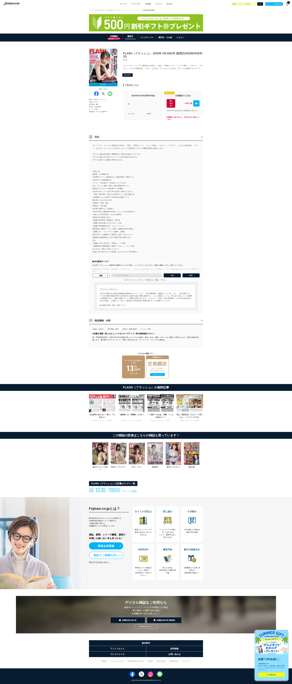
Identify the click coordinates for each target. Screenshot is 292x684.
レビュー (180, 37)
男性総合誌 (110, 10)
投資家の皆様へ (174, 661)
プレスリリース (117, 654)
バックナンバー (136, 10)
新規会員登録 (106, 545)
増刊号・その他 (165, 37)
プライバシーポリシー (117, 661)
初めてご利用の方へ (106, 555)
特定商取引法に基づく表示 (136, 661)
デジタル (131, 114)
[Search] (260, 4)
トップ (91, 10)
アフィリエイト (117, 649)
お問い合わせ (174, 654)
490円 (149, 114)
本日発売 (148, 4)
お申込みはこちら (157, 374)
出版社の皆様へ (161, 661)
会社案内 (150, 661)
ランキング (158, 4)
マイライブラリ (136, 4)
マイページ (123, 4)
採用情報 (174, 649)
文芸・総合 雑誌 (100, 10)
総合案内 (146, 643)
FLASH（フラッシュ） (123, 10)
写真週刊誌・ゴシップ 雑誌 (123, 491)
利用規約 (104, 661)
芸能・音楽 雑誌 (97, 491)
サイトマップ (186, 661)
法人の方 (169, 4)
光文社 (96, 102)
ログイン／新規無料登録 (274, 4)
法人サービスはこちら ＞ (99, 562)
